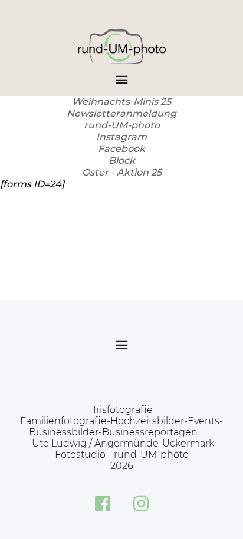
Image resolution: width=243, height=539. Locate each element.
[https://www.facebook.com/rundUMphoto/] (102, 503)
